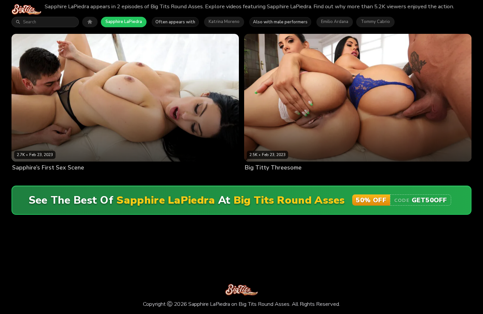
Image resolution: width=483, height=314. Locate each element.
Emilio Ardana (334, 22)
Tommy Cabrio (375, 22)
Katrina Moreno (224, 22)
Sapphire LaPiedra (123, 22)
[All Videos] (90, 22)
